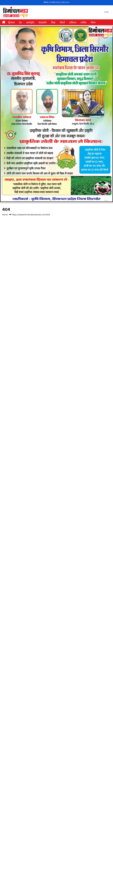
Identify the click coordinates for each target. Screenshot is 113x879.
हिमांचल (11, 23)
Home (5, 215)
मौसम (93, 23)
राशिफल (72, 23)
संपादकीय (43, 23)
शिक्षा (53, 23)
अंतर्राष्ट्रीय (30, 23)
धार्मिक (83, 23)
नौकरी (62, 23)
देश (20, 23)
